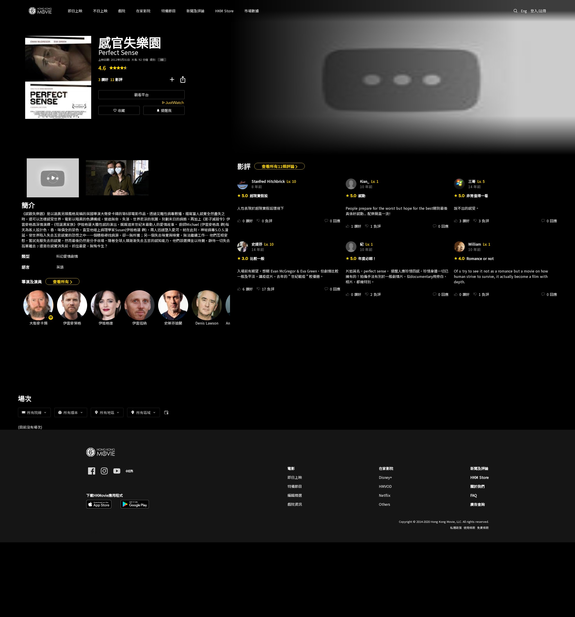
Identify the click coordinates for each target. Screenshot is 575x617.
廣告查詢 (477, 504)
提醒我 (164, 110)
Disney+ (385, 477)
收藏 (119, 110)
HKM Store (479, 477)
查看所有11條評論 (278, 166)
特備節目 (295, 486)
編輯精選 (295, 495)
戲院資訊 (295, 504)
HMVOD (385, 486)
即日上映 (295, 477)
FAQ (473, 495)
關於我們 (477, 486)
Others (384, 504)
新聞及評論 (479, 468)
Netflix (384, 495)
